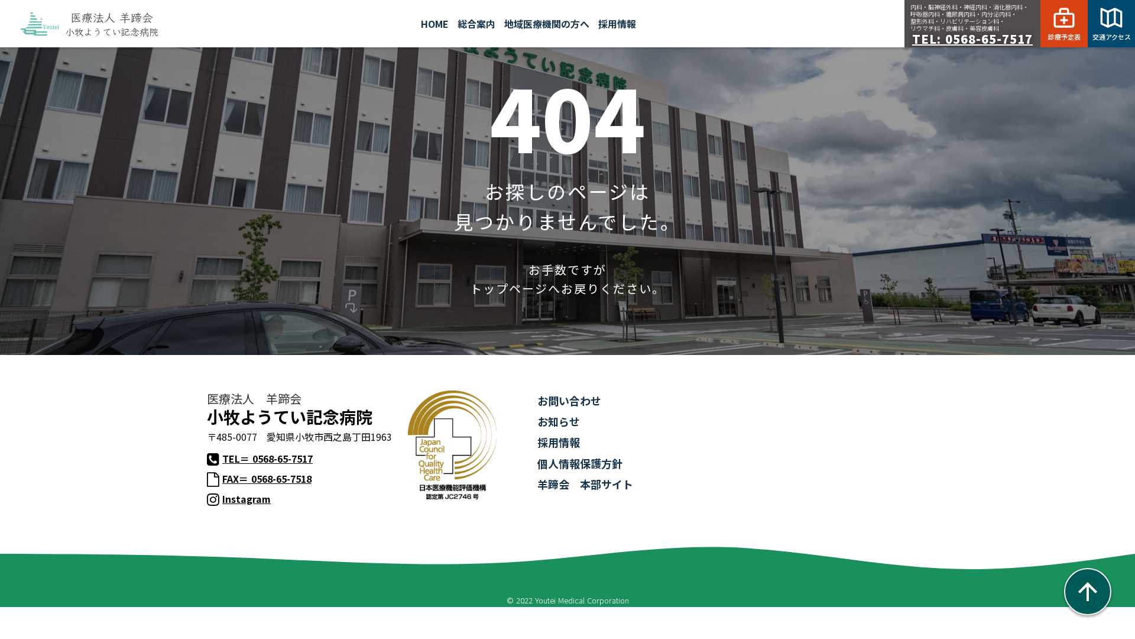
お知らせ (558, 421)
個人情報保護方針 (579, 463)
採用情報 (558, 442)
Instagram (246, 499)
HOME (435, 24)
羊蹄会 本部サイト (585, 484)
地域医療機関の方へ (546, 24)
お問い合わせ (569, 400)
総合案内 (476, 24)
